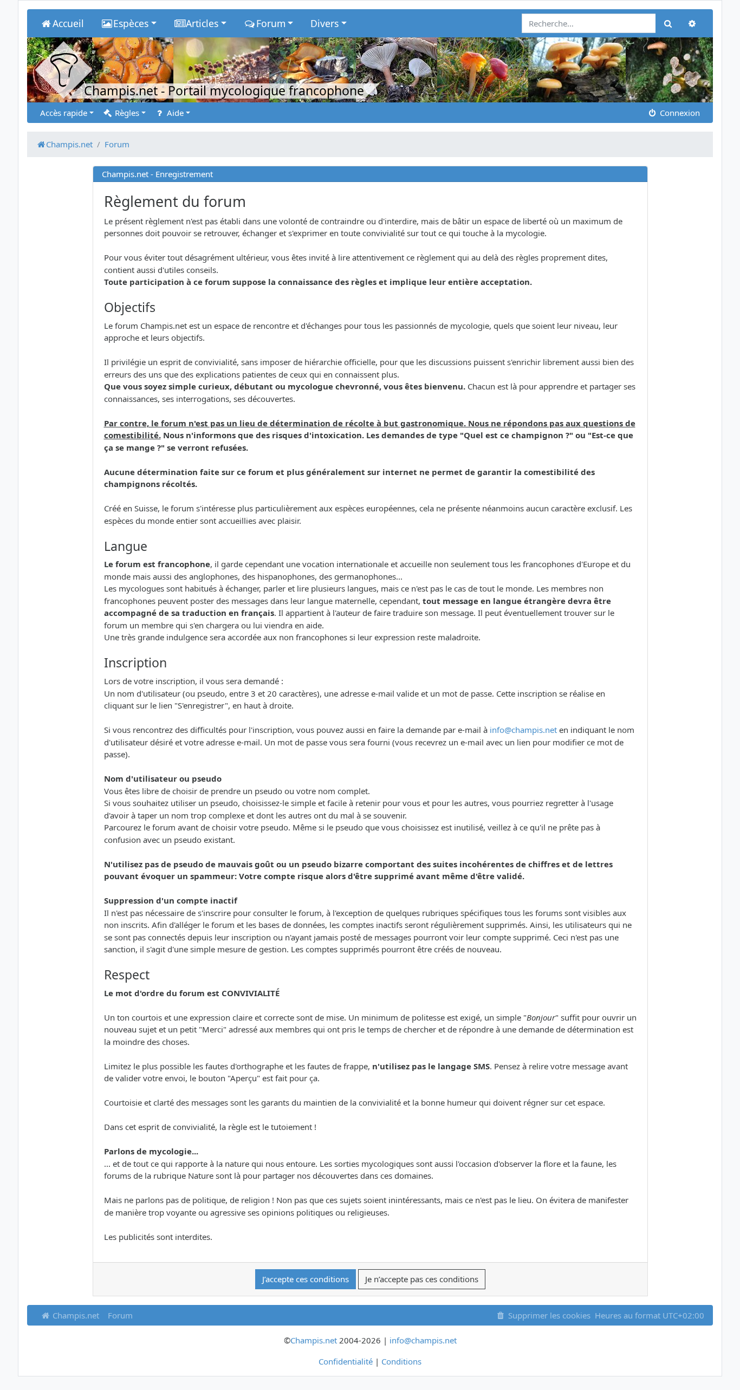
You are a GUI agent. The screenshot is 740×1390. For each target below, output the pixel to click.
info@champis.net (523, 729)
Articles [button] (202, 23)
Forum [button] (270, 23)
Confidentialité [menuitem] (346, 1361)
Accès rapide (63, 112)
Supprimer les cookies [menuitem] (548, 1315)
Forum (120, 1315)
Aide (174, 112)
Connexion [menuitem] (679, 112)
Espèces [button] (130, 23)
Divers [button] (324, 23)
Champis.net (74, 1315)
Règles (126, 112)
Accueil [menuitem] (68, 23)
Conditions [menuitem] (401, 1361)
